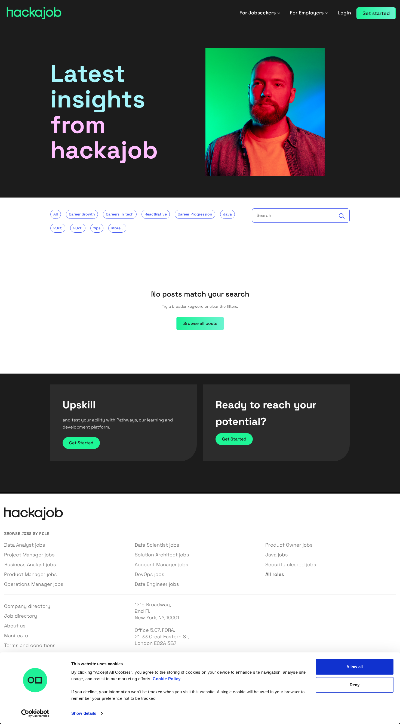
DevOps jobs (149, 574)
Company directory (27, 606)
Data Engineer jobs (157, 584)
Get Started (81, 443)
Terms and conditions (30, 645)
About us (15, 626)
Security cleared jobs (290, 564)
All (55, 214)
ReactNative (155, 214)
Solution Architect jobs (162, 555)
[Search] (342, 216)
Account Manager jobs (161, 564)
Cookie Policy (167, 678)
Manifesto (16, 635)
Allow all (354, 666)
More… (117, 228)
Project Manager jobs (29, 555)
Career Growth (82, 214)
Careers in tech (120, 214)
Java (227, 214)
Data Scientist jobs (157, 545)
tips (96, 228)
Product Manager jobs (30, 574)
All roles (274, 574)
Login (344, 13)
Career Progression (195, 214)
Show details (83, 713)
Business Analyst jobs (30, 564)
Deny (354, 684)
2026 (77, 228)
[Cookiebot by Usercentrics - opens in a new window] (35, 713)
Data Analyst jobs (24, 545)
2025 (57, 228)
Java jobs (276, 555)
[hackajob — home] (34, 13)
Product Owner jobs (289, 545)
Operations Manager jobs (33, 584)
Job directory (20, 616)
